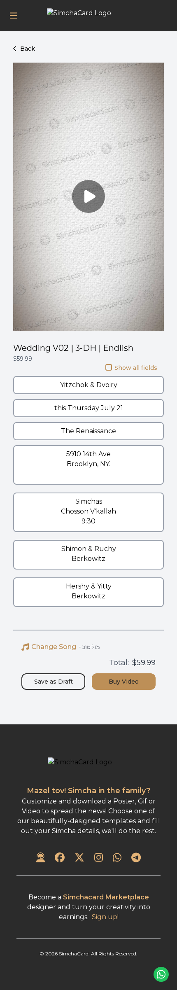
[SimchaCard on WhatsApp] (117, 858)
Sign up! (105, 917)
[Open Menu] (14, 15)
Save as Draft (53, 681)
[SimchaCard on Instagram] (98, 858)
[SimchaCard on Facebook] (59, 858)
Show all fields (135, 367)
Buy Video (124, 681)
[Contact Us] (40, 858)
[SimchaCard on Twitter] (79, 858)
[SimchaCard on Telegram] (136, 858)
